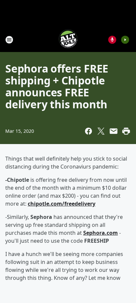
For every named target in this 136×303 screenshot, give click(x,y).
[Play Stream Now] (125, 40)
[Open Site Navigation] (9, 40)
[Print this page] (126, 131)
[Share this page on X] (101, 131)
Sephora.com (100, 232)
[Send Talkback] (112, 40)
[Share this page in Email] (113, 131)
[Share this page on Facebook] (88, 131)
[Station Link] (68, 39)
